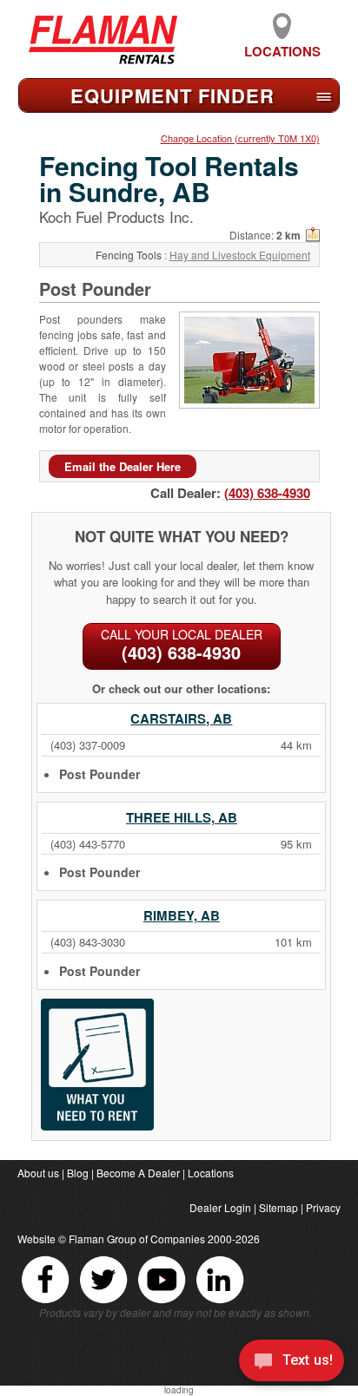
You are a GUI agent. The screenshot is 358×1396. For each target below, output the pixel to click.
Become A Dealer (138, 1172)
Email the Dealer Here (122, 466)
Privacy (323, 1207)
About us (38, 1172)
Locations (282, 51)
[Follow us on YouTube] (163, 1302)
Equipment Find (172, 95)
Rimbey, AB (181, 915)
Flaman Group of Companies (137, 1238)
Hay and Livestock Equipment (239, 254)
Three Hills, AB (181, 817)
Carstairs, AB (181, 718)
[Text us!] (291, 1362)
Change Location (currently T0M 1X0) (240, 138)
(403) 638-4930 (267, 492)
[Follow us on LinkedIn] (220, 1302)
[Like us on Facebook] (46, 1302)
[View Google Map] (313, 234)
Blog (78, 1172)
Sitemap (278, 1207)
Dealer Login (220, 1207)
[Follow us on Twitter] (105, 1302)
